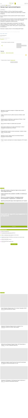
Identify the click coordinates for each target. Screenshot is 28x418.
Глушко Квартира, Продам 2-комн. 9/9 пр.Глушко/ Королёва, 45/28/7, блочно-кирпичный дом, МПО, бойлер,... (14, 309)
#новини (3, 33)
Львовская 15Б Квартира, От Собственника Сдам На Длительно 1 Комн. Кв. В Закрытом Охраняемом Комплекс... (13, 381)
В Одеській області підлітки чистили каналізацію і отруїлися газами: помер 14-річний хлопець (14, 132)
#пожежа (6, 33)
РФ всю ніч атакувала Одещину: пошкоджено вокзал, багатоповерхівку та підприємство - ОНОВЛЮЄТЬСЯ (12, 198)
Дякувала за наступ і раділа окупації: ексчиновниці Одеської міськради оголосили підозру (12, 136)
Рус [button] (25, 3)
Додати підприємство (14, 244)
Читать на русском (2, 9)
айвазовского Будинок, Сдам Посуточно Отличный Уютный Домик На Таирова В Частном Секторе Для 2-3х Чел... (13, 363)
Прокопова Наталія (4, 35)
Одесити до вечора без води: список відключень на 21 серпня (14, 200)
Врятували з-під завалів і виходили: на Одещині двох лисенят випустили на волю (12, 111)
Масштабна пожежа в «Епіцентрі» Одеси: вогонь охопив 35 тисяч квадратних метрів (13, 191)
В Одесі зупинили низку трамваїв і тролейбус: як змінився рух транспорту (14, 194)
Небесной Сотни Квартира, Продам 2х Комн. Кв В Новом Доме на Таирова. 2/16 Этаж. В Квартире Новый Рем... (13, 345)
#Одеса (1, 33)
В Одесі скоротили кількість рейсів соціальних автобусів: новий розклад (13, 115)
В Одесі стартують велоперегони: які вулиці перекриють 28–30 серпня (14, 139)
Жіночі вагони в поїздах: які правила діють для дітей (11, 123)
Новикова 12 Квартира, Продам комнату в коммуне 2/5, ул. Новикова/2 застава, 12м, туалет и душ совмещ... (12, 327)
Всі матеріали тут (14, 226)
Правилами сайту (13, 60)
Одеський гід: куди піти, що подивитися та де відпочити (14, 215)
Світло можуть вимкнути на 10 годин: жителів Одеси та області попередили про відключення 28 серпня (12, 127)
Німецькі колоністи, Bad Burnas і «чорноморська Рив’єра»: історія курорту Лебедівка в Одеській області (13, 120)
